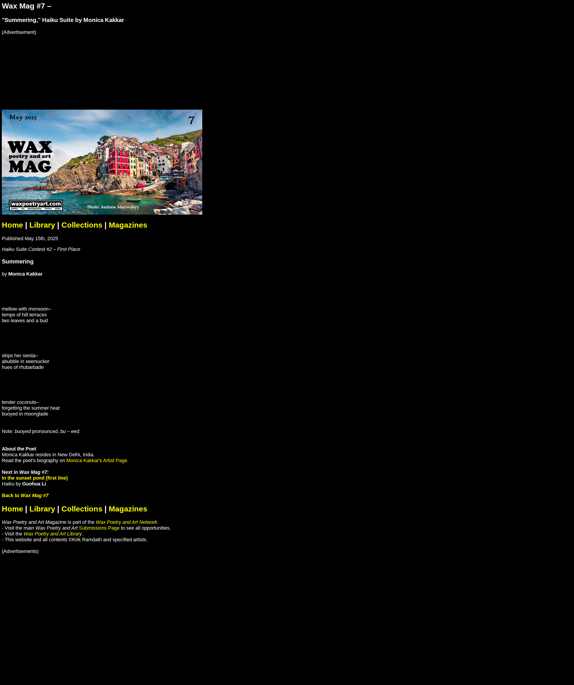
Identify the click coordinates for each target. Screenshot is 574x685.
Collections (81, 225)
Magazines (128, 225)
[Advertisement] (136, 66)
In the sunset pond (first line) (35, 478)
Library (42, 225)
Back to (25, 495)
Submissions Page (99, 528)
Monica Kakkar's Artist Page (96, 460)
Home (12, 225)
